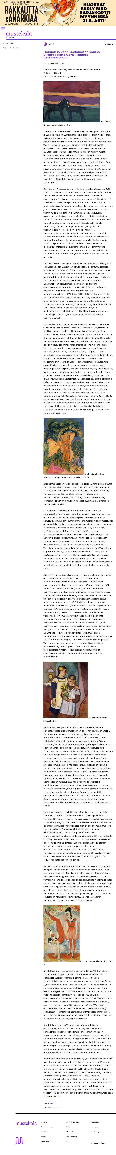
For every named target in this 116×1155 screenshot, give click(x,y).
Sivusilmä (45, 1141)
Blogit (43, 1137)
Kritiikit (44, 1132)
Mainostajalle (72, 1132)
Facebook (95, 1122)
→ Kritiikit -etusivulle (12, 48)
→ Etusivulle (8, 43)
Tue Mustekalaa (72, 1137)
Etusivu (44, 1122)
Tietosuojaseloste (98, 1143)
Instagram (95, 1127)
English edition (72, 1122)
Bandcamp (95, 1132)
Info (68, 1127)
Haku (68, 1141)
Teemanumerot (47, 1127)
